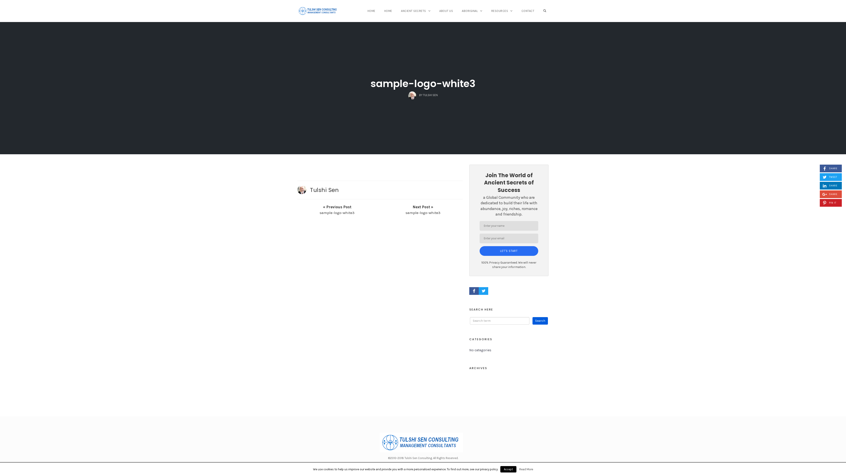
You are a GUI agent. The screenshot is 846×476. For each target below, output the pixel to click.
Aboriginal (470, 11)
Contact (527, 11)
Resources (499, 11)
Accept (508, 469)
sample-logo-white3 (423, 84)
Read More (526, 469)
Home (371, 11)
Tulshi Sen (324, 190)
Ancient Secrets (413, 11)
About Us (446, 11)
